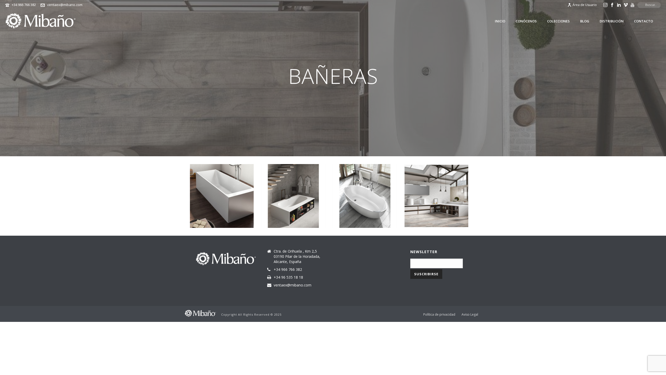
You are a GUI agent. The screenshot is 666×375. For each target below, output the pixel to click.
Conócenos (526, 21)
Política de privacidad (439, 314)
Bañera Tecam (436, 194)
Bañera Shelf (293, 194)
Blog (584, 21)
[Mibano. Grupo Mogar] (200, 312)
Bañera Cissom (222, 192)
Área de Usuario (585, 5)
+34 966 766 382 (24, 4)
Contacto (643, 21)
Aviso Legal (470, 314)
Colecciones (558, 21)
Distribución (612, 21)
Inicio (500, 21)
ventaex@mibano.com (64, 4)
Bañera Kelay (365, 194)
